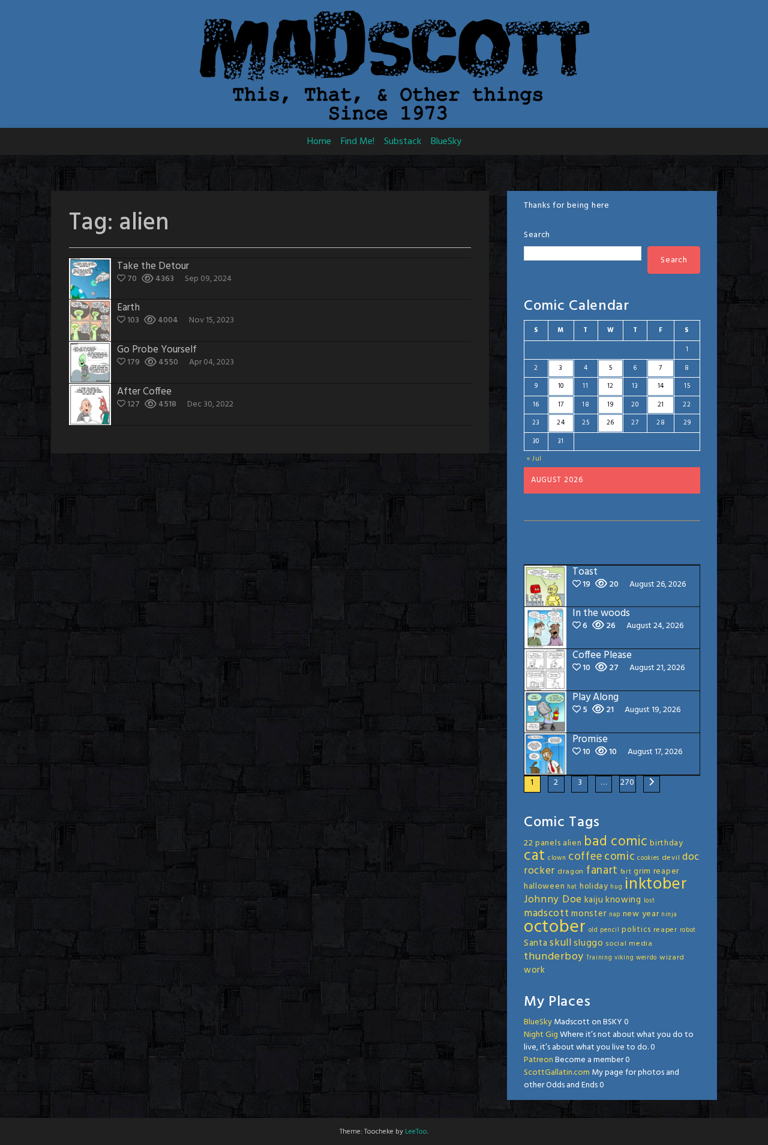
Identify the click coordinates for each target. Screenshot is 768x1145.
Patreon (538, 1060)
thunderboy (554, 956)
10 (561, 386)
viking (624, 958)
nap (614, 915)
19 (610, 404)
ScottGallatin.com (557, 1073)
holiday (594, 886)
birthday (666, 843)
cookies (648, 858)
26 (610, 422)
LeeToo (416, 1132)
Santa (536, 943)
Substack (402, 142)
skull (561, 943)
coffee (585, 857)
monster (589, 914)
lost (649, 901)
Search (537, 235)
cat (534, 856)
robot (688, 930)
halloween (544, 886)
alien (572, 843)
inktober (656, 884)
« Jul (534, 458)
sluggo (588, 943)
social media (628, 944)
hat (572, 887)
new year (641, 914)
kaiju (594, 900)
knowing (623, 900)
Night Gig (541, 1035)
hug (616, 887)
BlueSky (446, 142)
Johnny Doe (553, 900)
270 (627, 783)
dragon (570, 872)
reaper (665, 930)
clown (557, 858)
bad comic (615, 842)
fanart (602, 871)
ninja (669, 915)
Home (319, 142)
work (534, 970)
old (593, 930)
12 (610, 386)
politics (636, 930)
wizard (672, 958)
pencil (609, 930)
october (555, 927)
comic (619, 857)
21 (661, 404)
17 (561, 404)
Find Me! (357, 142)
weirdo (646, 958)
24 (561, 422)
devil (671, 858)
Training (599, 958)
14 (661, 386)
